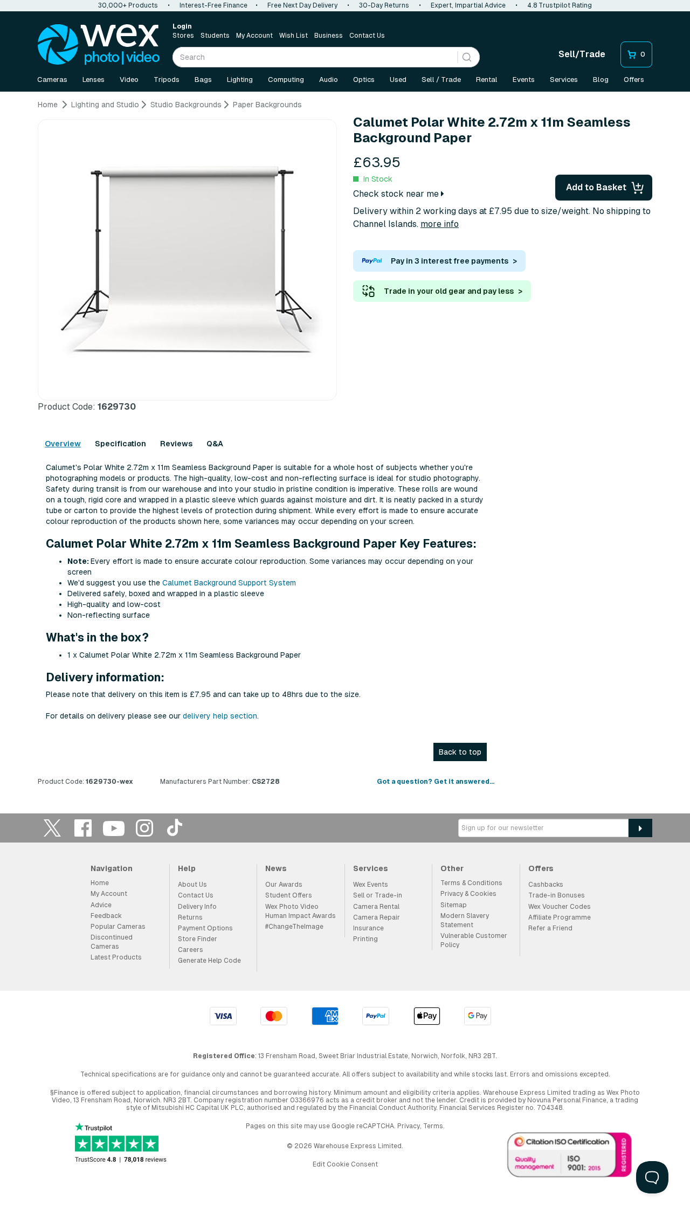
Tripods (167, 79)
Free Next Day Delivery (302, 5)
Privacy (408, 1126)
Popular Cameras (118, 926)
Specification (120, 443)
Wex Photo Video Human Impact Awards (300, 911)
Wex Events (370, 884)
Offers (634, 79)
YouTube (113, 828)
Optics (364, 79)
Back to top (460, 752)
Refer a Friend (550, 928)
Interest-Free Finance (213, 5)
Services (564, 79)
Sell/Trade (581, 54)
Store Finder (197, 939)
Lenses (93, 79)
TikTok (175, 828)
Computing (286, 79)
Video (129, 79)
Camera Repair (376, 917)
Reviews (176, 443)
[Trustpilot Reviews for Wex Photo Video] (121, 1143)
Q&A (214, 443)
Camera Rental (376, 906)
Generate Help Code (209, 960)
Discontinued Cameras (112, 942)
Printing (365, 939)
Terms (433, 1126)
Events (524, 79)
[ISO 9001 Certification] (570, 1157)
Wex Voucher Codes (559, 906)
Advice (101, 905)
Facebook (83, 828)
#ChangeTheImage (294, 926)
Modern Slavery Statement (464, 920)
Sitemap (453, 905)
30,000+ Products (128, 5)
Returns (190, 917)
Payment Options (205, 928)
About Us (192, 884)
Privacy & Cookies (468, 894)
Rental (487, 79)
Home (100, 883)
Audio (328, 79)
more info (439, 224)
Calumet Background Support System (229, 582)
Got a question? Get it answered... (435, 781)
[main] (345, 447)
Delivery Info (197, 906)
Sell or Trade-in (377, 895)
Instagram (144, 828)
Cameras (52, 79)
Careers (190, 950)
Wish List (293, 35)
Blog (601, 79)
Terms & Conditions (471, 883)
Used (398, 79)
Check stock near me (397, 194)
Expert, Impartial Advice (468, 5)
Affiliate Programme (559, 917)
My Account (254, 35)
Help (187, 868)
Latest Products (116, 957)
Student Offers (288, 895)
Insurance (368, 928)
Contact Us (367, 35)
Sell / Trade (441, 79)
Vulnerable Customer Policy (473, 940)
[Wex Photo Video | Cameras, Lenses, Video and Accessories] (99, 44)
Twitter (52, 828)
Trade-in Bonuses (556, 895)
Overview (63, 443)
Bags (203, 79)
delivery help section (220, 716)
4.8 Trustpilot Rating (559, 5)
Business (328, 35)
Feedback (106, 916)
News (276, 868)
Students (215, 35)
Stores (183, 35)
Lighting (240, 79)
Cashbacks (545, 884)
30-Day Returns (384, 5)
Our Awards (283, 884)
